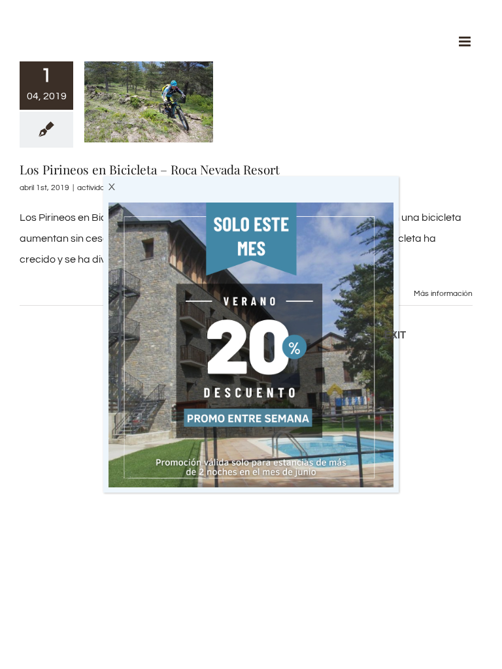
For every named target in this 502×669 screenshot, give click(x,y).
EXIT (389, 334)
